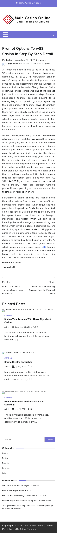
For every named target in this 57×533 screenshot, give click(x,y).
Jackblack (6, 468)
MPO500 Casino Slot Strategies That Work (20, 485)
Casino (17, 262)
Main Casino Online (33, 525)
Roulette (5, 463)
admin (42, 59)
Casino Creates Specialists (18, 362)
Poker (4, 473)
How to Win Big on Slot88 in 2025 (17, 490)
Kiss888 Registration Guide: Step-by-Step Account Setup (26, 500)
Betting (5, 458)
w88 (13, 266)
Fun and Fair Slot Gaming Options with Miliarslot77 (24, 495)
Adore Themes (28, 529)
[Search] (52, 35)
